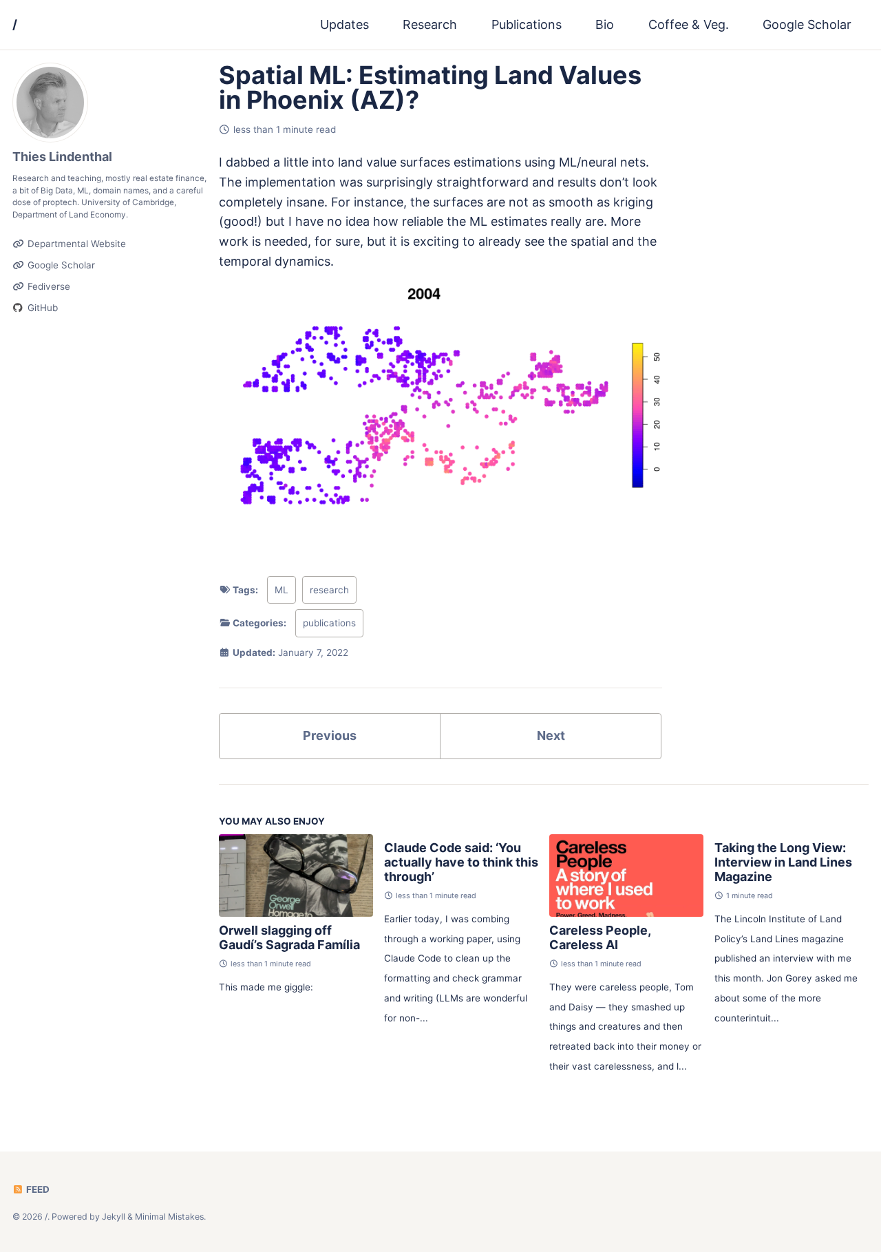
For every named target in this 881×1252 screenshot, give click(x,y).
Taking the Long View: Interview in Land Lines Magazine (783, 862)
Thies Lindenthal (62, 156)
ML (281, 589)
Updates (344, 24)
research (329, 589)
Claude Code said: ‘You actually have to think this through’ (461, 862)
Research (430, 24)
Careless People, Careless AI (599, 937)
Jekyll (113, 1216)
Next (551, 735)
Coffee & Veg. (688, 24)
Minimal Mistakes (169, 1216)
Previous (330, 735)
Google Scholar (807, 24)
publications (329, 622)
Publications (526, 24)
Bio (604, 24)
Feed (37, 1189)
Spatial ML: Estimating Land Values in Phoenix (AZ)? (430, 87)
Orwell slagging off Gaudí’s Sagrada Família (289, 937)
